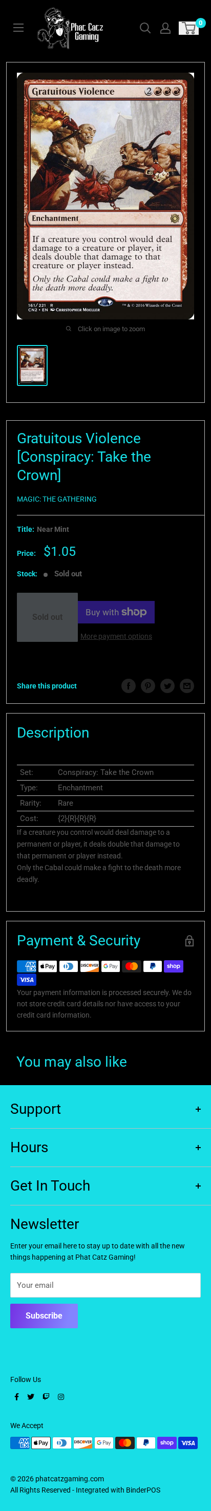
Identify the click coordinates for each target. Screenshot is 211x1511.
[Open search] (145, 28)
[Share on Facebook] (128, 686)
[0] (189, 28)
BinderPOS (143, 1490)
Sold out (47, 617)
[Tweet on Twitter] (167, 686)
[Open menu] (18, 27)
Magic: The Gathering (57, 499)
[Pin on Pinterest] (148, 686)
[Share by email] (187, 686)
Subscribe (44, 1316)
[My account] (165, 28)
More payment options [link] (116, 636)
